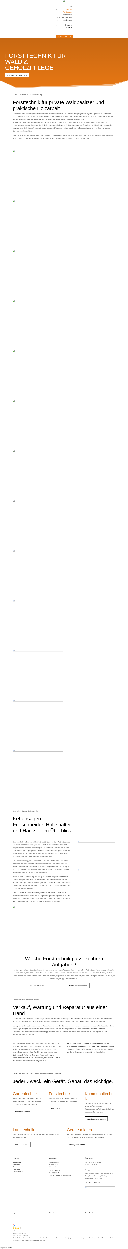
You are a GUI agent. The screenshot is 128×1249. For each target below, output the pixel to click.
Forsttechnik (67, 12)
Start (70, 6)
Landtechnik (67, 20)
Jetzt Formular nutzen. (78, 986)
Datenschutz (52, 1213)
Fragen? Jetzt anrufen (6, 1248)
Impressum (16, 1213)
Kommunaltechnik (65, 17)
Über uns (68, 25)
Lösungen (68, 9)
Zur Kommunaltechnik (96, 1119)
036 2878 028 (56, 1170)
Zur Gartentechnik (22, 1111)
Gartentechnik (67, 15)
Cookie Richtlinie (90, 1213)
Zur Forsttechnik (58, 1108)
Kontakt (69, 28)
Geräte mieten (64, 36)
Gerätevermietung (18, 1171)
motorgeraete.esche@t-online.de (62, 1175)
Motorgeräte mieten (77, 1144)
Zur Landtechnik (21, 1144)
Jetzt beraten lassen (17, 75)
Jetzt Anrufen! (37, 985)
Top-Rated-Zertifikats (33, 1240)
